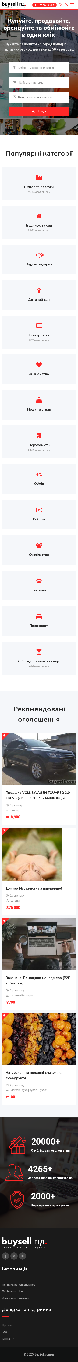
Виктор (15, 810)
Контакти (8, 1339)
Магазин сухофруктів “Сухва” (29, 1090)
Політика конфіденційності (19, 1284)
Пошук (41, 111)
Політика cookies (13, 1291)
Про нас (7, 1325)
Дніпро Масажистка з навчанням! (34, 888)
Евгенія (15, 900)
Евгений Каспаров (22, 995)
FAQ (4, 1332)
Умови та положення (15, 1298)
